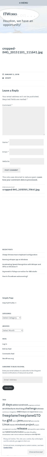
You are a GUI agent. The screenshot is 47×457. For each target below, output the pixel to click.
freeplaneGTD (29, 415)
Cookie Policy (7, 447)
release (22, 428)
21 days (7, 404)
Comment (7, 105)
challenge (31, 408)
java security (35, 421)
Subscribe (8, 388)
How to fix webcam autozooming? (15, 276)
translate (27, 432)
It (16, 421)
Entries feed (6, 349)
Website (5, 161)
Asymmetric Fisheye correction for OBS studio (19, 271)
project (30, 424)
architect (37, 405)
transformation (17, 432)
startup (42, 429)
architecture (8, 408)
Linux (5, 424)
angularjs (31, 405)
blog (22, 409)
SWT (3, 432)
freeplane (10, 415)
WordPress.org (8, 358)
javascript (27, 421)
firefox (40, 412)
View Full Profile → (9, 303)
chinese (40, 409)
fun (4, 420)
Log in (4, 344)
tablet (7, 432)
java (20, 420)
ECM (28, 412)
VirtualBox (33, 432)
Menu (24, 3)
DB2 (19, 412)
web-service (15, 434)
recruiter (13, 429)
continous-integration (9, 412)
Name (5, 142)
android (23, 405)
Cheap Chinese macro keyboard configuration (19, 255)
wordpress (36, 434)
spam (38, 429)
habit (14, 421)
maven (12, 425)
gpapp (8, 78)
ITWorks (10, 14)
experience (34, 412)
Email (5, 152)
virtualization (6, 434)
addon (15, 405)
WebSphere (28, 434)
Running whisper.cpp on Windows (15, 259)
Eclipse (24, 412)
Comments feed (8, 354)
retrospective (32, 429)
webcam (21, 434)
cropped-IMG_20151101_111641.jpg (21, 188)
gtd (9, 420)
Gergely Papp (7, 298)
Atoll (18, 408)
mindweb (20, 424)
